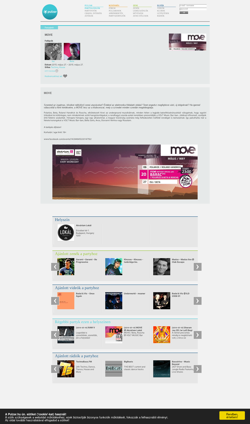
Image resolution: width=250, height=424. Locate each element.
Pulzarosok (115, 11)
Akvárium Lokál (83, 225)
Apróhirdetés (116, 13)
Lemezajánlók (140, 11)
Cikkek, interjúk (93, 13)
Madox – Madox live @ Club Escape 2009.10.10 (183, 262)
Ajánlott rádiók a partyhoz (76, 356)
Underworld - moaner (134, 293)
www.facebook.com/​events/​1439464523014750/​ (67, 139)
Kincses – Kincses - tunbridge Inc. (133, 260)
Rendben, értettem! (232, 415)
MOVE (133, 329)
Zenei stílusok (140, 16)
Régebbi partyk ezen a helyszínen (83, 322)
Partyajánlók (92, 8)
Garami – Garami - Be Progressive (86, 260)
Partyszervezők (117, 16)
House (62, 67)
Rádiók (160, 16)
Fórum (112, 8)
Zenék (136, 8)
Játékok (89, 16)
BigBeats (128, 361)
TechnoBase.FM (84, 361)
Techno (54, 67)
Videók (160, 8)
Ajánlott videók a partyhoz (77, 288)
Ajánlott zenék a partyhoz (76, 254)
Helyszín (62, 219)
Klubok (161, 11)
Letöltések (163, 13)
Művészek (138, 13)
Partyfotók (91, 11)
